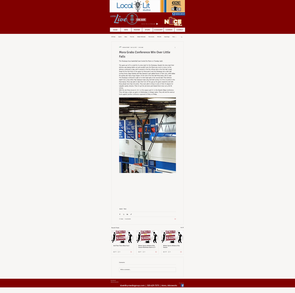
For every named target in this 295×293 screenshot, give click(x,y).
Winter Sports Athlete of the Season (171, 246)
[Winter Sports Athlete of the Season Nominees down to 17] (147, 237)
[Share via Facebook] (120, 214)
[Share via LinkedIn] (127, 214)
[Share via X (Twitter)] (123, 214)
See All (182, 227)
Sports (119, 36)
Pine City (132, 36)
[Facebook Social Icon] (182, 285)
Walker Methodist (141, 36)
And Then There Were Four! (121, 245)
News (126, 36)
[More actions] (175, 47)
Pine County (151, 36)
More (173, 36)
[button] (169, 30)
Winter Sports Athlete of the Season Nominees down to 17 (146, 246)
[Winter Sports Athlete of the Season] (172, 237)
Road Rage (166, 36)
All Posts (113, 36)
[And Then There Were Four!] (122, 237)
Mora (125, 208)
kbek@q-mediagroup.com (132, 285)
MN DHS (159, 36)
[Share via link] (131, 214)
